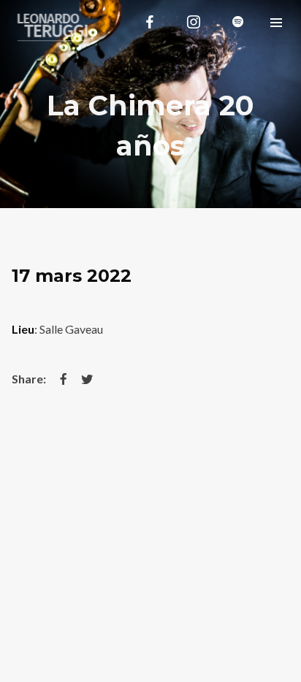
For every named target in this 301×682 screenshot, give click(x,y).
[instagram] (193, 22)
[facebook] (149, 22)
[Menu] (276, 22)
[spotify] (237, 22)
